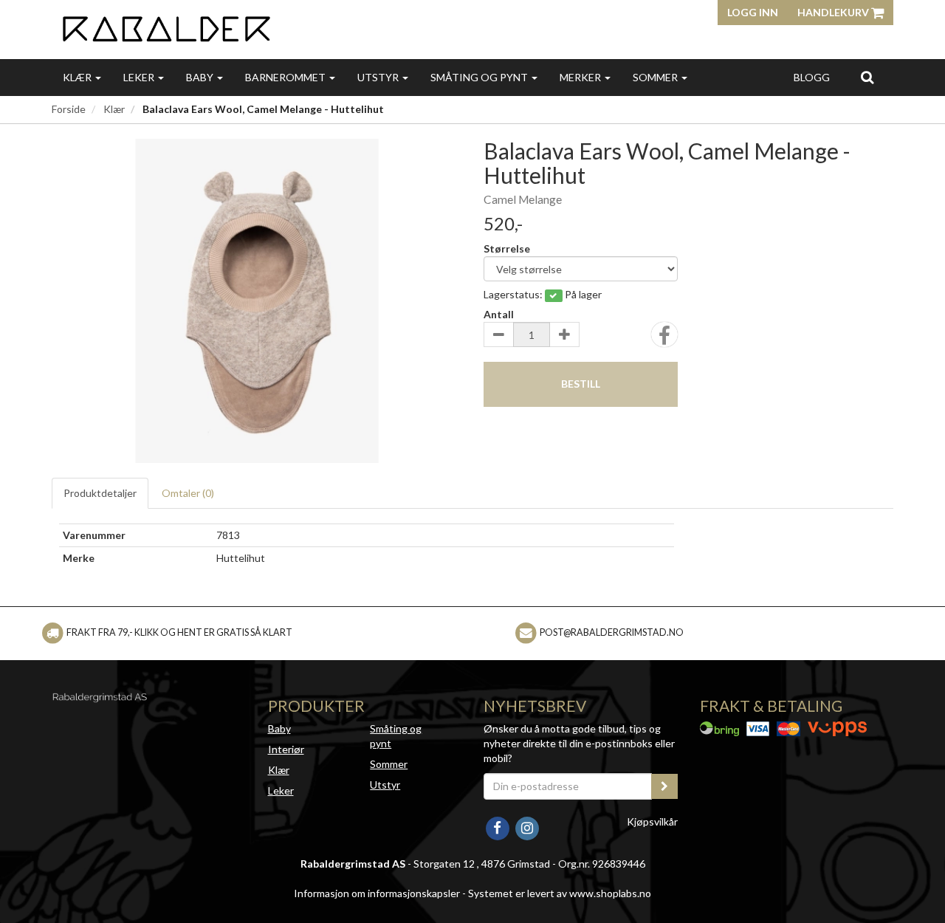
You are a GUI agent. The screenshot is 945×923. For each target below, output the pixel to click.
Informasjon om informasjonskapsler (377, 893)
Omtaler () (188, 493)
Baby (201, 77)
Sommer (656, 77)
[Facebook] (498, 826)
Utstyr (379, 77)
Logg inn (752, 12)
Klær (78, 77)
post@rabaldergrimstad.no (612, 632)
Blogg (812, 77)
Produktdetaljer (100, 493)
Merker (581, 77)
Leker (140, 77)
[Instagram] (526, 826)
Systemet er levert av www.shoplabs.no (559, 893)
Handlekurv (834, 12)
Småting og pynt (480, 77)
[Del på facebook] (664, 339)
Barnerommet (286, 77)
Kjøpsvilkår (652, 821)
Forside (69, 109)
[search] (867, 77)
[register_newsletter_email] (664, 786)
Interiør (286, 749)
